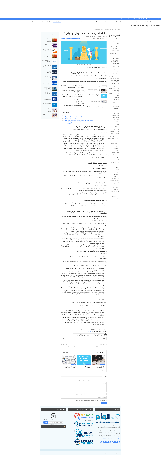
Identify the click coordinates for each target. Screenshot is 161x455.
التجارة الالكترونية (116, 48)
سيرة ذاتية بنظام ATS (115, 154)
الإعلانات (133, 18)
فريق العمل (138, 18)
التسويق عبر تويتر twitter (115, 74)
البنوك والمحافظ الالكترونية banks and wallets (72, 21)
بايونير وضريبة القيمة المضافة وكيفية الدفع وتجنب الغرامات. (47, 51)
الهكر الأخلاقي (99, 21)
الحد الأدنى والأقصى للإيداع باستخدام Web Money (47, 67)
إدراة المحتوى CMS (116, 41)
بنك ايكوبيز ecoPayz (115, 111)
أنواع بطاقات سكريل (47, 114)
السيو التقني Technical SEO (114, 102)
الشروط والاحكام (122, 18)
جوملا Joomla (116, 146)
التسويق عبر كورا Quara (115, 86)
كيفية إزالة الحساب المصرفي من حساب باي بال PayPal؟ (47, 88)
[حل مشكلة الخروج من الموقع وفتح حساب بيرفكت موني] (54, 40)
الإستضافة (142, 18)
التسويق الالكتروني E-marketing (146, 21)
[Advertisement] (80, 9)
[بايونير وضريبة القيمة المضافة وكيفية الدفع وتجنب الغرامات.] (54, 51)
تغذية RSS (61, 426)
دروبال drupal (116, 148)
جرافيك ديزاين (116, 141)
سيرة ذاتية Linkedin (115, 152)
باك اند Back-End (116, 106)
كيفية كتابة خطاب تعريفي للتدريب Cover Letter (80, 334)
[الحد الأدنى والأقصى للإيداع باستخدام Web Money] (54, 67)
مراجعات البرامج (116, 185)
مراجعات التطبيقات (116, 187)
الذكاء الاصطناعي (35, 21)
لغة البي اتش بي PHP (115, 172)
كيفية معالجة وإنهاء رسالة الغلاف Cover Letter (99, 335)
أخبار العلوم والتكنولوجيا (46, 21)
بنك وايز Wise (116, 129)
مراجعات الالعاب (116, 183)
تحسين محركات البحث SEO (114, 136)
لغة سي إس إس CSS (115, 178)
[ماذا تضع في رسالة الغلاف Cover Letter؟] (104, 96)
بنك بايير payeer (116, 119)
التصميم (106, 21)
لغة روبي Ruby (116, 176)
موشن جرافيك (116, 194)
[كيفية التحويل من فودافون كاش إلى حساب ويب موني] (54, 94)
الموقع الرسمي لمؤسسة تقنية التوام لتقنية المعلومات (110, 438)
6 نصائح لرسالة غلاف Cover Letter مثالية (73, 122)
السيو (118, 100)
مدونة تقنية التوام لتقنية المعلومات (145, 25)
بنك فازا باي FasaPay (115, 127)
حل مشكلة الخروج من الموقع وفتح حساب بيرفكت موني (47, 40)
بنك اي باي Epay (116, 110)
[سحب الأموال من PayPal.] (54, 78)
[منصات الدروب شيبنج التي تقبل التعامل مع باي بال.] (54, 83)
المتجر (152, 18)
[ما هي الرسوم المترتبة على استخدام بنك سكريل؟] (54, 110)
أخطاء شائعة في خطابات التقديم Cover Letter (71, 346)
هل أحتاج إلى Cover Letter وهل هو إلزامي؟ (74, 116)
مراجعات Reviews (89, 21)
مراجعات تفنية (116, 189)
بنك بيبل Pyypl (116, 121)
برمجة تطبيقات (116, 108)
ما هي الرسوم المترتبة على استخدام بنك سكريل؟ (47, 110)
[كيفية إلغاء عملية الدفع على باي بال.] (54, 99)
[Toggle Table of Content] (62, 115)
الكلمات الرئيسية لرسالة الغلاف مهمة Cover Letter (96, 334)
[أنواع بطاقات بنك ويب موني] (54, 105)
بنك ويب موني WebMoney (114, 131)
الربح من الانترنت (133, 21)
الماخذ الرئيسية (68, 123)
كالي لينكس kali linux (115, 160)
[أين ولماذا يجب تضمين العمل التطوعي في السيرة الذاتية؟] (104, 101)
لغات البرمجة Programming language (119, 21)
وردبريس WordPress (115, 196)
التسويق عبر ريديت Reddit (114, 78)
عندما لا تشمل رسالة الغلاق (70, 118)
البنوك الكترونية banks (115, 46)
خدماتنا (149, 18)
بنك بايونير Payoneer (115, 117)
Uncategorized (116, 38)
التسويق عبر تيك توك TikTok (114, 76)
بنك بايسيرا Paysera (115, 115)
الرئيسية (158, 18)
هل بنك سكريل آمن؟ (47, 44)
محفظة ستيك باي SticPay (114, 180)
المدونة (155, 18)
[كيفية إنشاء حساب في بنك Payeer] (54, 72)
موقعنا (64, 329)
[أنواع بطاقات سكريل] (54, 116)
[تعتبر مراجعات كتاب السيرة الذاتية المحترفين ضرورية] (104, 91)
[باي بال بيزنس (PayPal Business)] (54, 62)
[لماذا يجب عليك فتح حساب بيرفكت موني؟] (54, 56)
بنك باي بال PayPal (116, 113)
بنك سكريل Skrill (116, 126)
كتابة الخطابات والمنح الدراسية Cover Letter (68, 38)
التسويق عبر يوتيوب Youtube (114, 93)
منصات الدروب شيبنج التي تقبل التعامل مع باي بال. (47, 83)
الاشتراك (45, 422)
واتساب (89, 331)
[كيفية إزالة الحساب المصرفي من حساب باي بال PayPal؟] (54, 89)
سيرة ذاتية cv (57, 21)
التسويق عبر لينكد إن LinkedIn (114, 88)
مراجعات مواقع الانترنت (115, 191)
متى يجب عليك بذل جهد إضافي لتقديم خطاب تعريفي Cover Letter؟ (79, 120)
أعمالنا (146, 18)
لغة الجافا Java (116, 174)
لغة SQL (117, 169)
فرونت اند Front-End (115, 159)
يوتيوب (118, 198)
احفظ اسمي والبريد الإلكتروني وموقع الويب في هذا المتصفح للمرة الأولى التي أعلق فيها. (90, 400)
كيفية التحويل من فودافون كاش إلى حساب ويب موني (48, 94)
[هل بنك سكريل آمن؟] (54, 46)
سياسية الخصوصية (128, 18)
